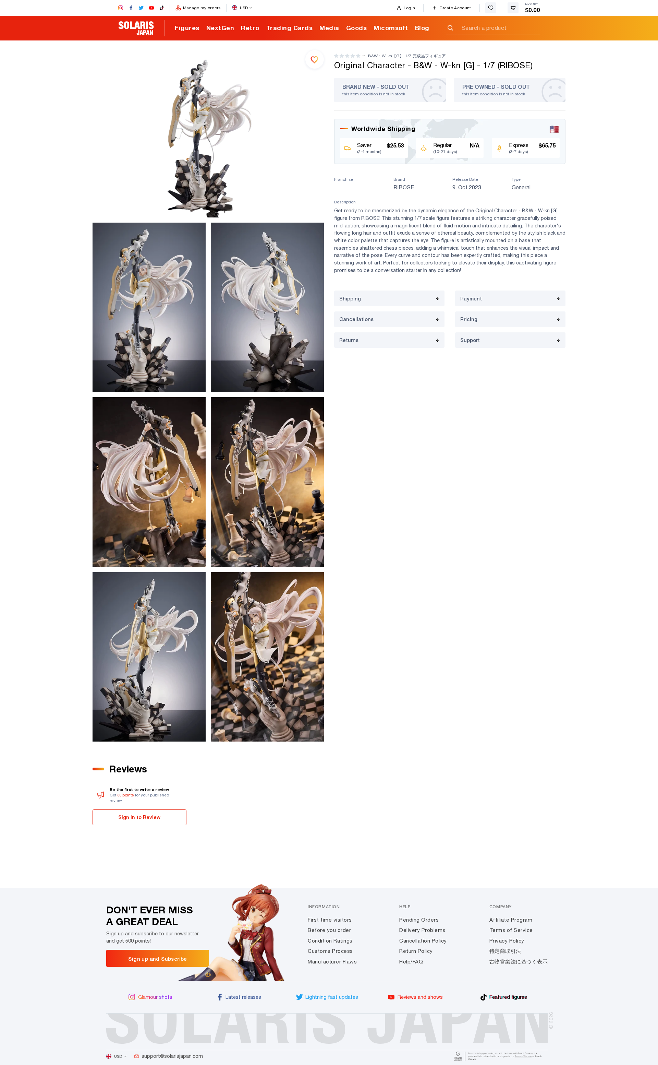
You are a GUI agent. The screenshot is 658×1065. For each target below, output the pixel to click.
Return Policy (416, 951)
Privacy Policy (506, 941)
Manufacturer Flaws (332, 962)
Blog (422, 28)
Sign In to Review (139, 817)
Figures (187, 28)
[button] (347, 55)
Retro (250, 28)
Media (329, 28)
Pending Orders (419, 920)
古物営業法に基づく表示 (518, 962)
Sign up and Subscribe (157, 959)
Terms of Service (511, 930)
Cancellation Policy (423, 941)
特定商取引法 (505, 951)
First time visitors (330, 920)
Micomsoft (391, 28)
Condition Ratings (330, 941)
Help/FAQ (411, 962)
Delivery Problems (422, 930)
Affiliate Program (511, 920)
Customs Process (330, 951)
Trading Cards (289, 28)
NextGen (220, 28)
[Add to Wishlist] (314, 59)
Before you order (329, 930)
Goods (356, 28)
